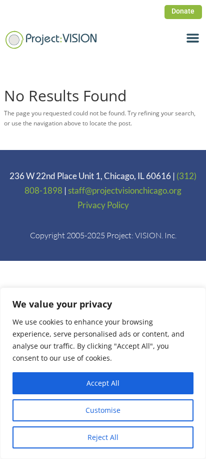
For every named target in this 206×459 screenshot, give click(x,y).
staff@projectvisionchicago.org (125, 190)
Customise (103, 410)
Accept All (103, 383)
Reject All (103, 437)
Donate (183, 11)
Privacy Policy (103, 205)
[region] (103, 373)
